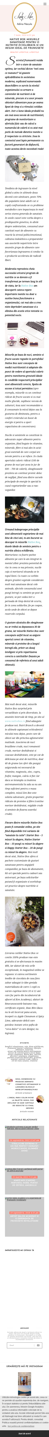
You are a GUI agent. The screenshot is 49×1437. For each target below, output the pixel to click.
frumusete (12, 1048)
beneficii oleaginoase (14, 1046)
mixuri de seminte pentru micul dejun (24, 1053)
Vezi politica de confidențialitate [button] (21, 1426)
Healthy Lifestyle (19, 52)
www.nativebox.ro (15, 721)
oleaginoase (33, 1056)
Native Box (27, 285)
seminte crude (25, 1059)
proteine (37, 1057)
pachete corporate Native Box (20, 1057)
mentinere (20, 1050)
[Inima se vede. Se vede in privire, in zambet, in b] (24, 1378)
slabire (35, 1059)
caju (26, 1046)
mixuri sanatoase (15, 1054)
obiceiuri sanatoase (18, 1056)
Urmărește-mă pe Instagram (24, 1366)
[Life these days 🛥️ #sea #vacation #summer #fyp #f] (24, 1392)
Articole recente (27, 1112)
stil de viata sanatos (20, 1061)
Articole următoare (23, 1093)
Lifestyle (34, 52)
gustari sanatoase (25, 1048)
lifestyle (37, 1048)
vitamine (34, 1061)
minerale (29, 1050)
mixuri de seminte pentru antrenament (24, 1051)
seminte (14, 1059)
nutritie (37, 1054)
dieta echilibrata (36, 1046)
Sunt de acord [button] (25, 1433)
